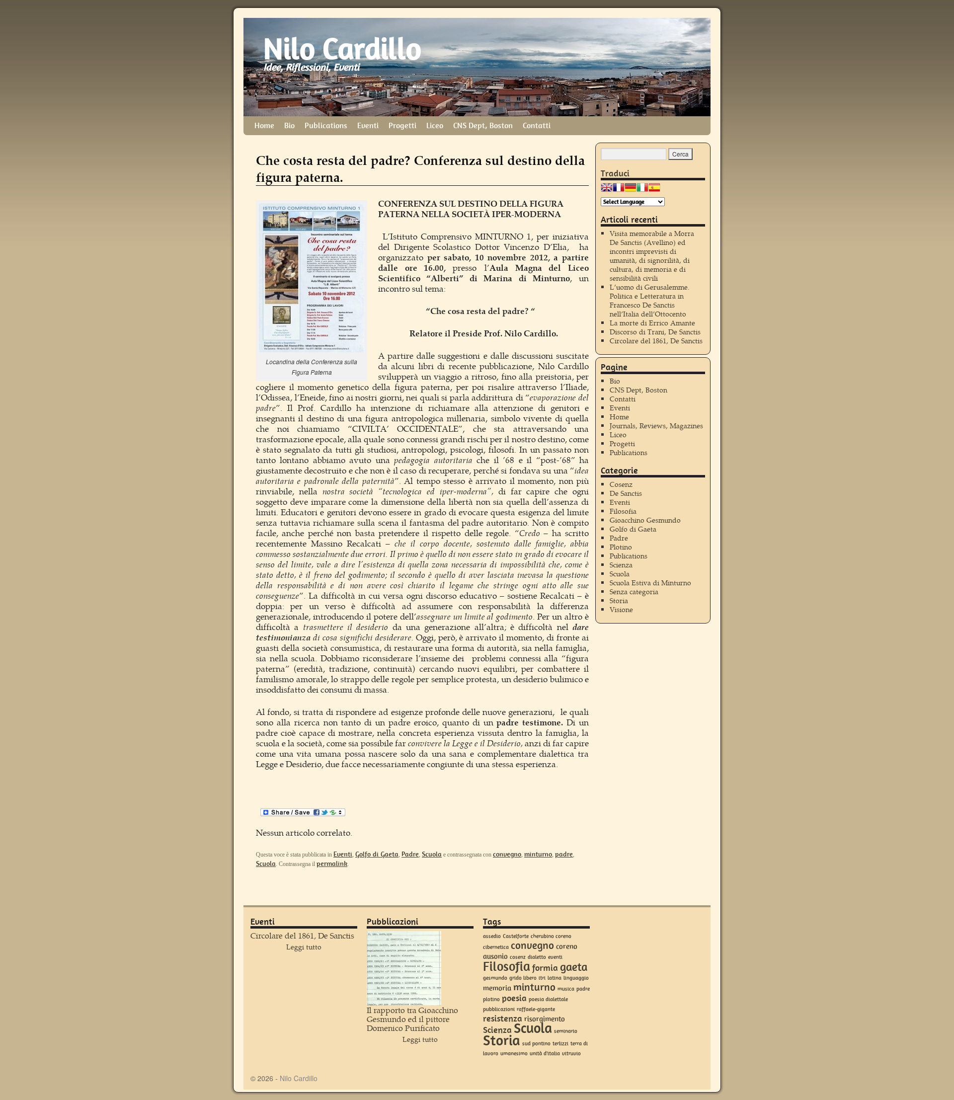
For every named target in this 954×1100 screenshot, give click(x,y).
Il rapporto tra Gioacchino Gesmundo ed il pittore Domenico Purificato (412, 1018)
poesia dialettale (548, 999)
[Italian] (642, 190)
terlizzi (560, 1043)
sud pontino (536, 1043)
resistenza (502, 1018)
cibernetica (496, 947)
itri (542, 978)
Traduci (615, 173)
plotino (491, 999)
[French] (619, 190)
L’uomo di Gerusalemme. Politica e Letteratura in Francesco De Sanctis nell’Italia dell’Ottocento (650, 300)
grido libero (523, 978)
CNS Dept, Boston (483, 125)
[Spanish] (654, 190)
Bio (289, 125)
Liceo (434, 125)
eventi (555, 957)
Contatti (537, 125)
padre (564, 854)
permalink (332, 863)
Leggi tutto (303, 946)
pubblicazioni (499, 1009)
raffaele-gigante (536, 1009)
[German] (630, 190)
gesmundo (495, 978)
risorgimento (544, 1019)
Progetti (402, 125)
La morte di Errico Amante (652, 322)
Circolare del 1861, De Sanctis (656, 340)
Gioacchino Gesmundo (645, 520)
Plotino (621, 546)
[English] (607, 190)
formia (545, 967)
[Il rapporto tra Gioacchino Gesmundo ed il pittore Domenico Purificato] (404, 968)
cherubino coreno (551, 936)
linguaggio (576, 978)
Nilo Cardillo (342, 49)
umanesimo (514, 1053)
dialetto (537, 957)
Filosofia (623, 511)
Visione (621, 609)
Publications (326, 125)
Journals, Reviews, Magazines (656, 425)
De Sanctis (626, 493)
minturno (538, 854)
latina (554, 978)
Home (264, 125)
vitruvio (571, 1053)
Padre (410, 854)
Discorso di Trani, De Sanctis (655, 331)
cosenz (518, 957)
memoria (497, 988)
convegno (507, 854)
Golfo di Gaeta (376, 854)
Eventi (368, 125)
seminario (565, 1031)
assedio (492, 936)
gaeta (573, 967)
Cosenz (621, 484)
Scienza (621, 564)
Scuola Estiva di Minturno (650, 582)
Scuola (432, 854)
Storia (619, 600)
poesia (514, 998)
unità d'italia (545, 1053)
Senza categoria (634, 591)
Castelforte (516, 936)
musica (565, 989)
